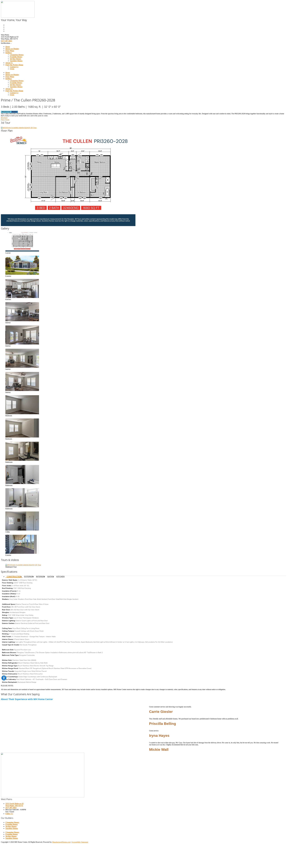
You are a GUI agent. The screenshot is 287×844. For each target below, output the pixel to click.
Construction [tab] (14, 577)
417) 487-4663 (6, 41)
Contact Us (14, 67)
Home (7, 47)
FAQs (12, 69)
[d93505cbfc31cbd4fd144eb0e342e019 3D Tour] (19, 128)
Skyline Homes (15, 59)
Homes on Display (12, 49)
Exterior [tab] (28, 577)
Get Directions (5, 43)
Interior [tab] (40, 577)
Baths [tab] (50, 577)
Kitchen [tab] (60, 577)
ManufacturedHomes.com (61, 842)
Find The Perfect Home (14, 65)
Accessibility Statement (80, 842)
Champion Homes (17, 55)
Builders (8, 53)
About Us (9, 63)
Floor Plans (9, 51)
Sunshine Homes (16, 61)
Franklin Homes (16, 57)
